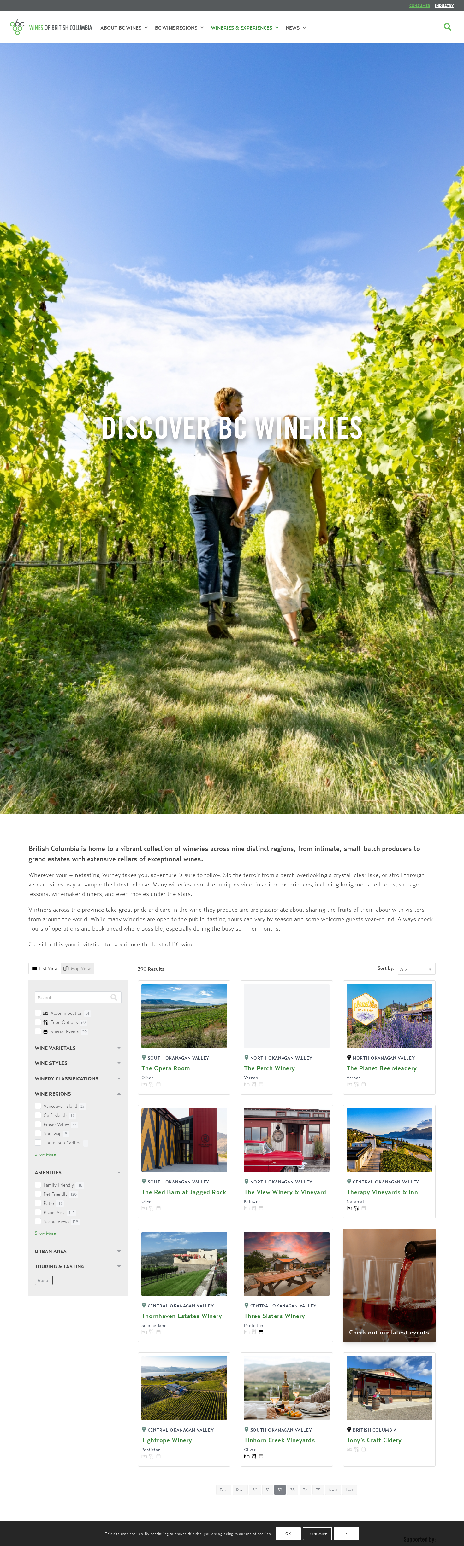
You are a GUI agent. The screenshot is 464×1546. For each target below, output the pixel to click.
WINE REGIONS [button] (53, 1093)
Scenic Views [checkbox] (61, 1221)
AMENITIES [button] (48, 1172)
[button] (223, 1490)
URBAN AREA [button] (51, 1251)
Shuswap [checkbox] (55, 1133)
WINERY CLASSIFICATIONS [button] (66, 1078)
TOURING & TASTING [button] (60, 1266)
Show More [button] (45, 1154)
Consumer (419, 5)
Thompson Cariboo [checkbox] (65, 1142)
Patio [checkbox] (53, 1203)
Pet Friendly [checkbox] (60, 1194)
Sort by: (386, 968)
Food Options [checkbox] (68, 1022)
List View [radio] (48, 968)
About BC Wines (121, 28)
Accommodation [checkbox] (70, 1013)
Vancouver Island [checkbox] (64, 1106)
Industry (444, 5)
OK (288, 1533)
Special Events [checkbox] (69, 1031)
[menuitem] (420, 5)
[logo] (51, 27)
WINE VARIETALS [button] (55, 1048)
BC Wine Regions (176, 28)
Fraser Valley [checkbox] (60, 1124)
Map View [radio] (81, 968)
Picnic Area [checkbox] (59, 1212)
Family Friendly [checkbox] (63, 1185)
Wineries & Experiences (241, 28)
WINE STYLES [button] (51, 1063)
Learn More (317, 1533)
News (293, 28)
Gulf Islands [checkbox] (59, 1115)
